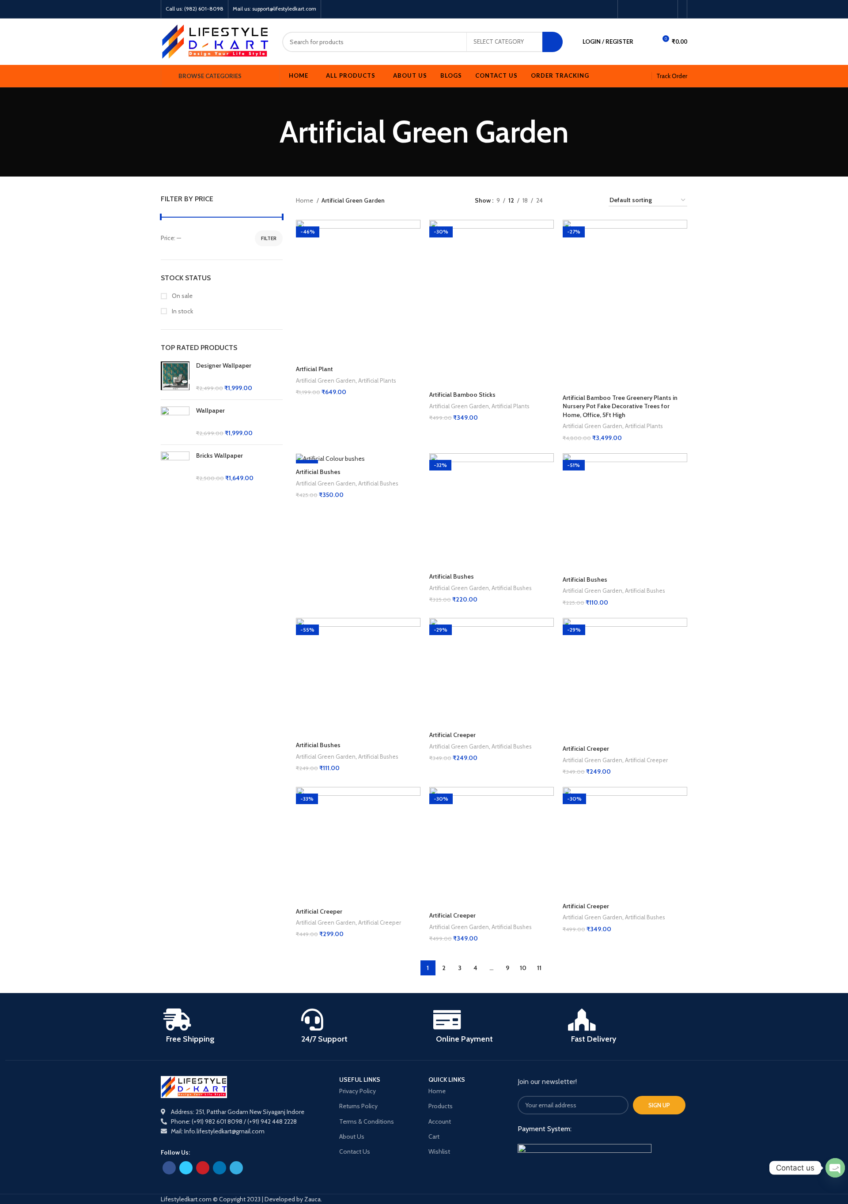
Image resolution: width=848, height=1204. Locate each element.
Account (439, 1121)
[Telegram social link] (668, 9)
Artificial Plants (377, 380)
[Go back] (268, 132)
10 (523, 968)
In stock (181, 311)
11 (539, 968)
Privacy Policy (357, 1091)
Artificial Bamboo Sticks (462, 395)
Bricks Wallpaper (219, 455)
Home (305, 200)
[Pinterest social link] (648, 9)
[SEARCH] (552, 42)
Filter (268, 238)
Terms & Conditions (366, 1121)
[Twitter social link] (637, 9)
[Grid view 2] (563, 200)
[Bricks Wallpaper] (175, 468)
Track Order (671, 76)
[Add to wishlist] (414, 254)
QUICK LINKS (446, 1080)
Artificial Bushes (318, 472)
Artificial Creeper (452, 735)
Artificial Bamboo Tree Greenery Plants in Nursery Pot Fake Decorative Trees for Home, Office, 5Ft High (620, 406)
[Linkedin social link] (658, 9)
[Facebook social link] (627, 9)
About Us (351, 1136)
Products (440, 1106)
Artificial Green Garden (326, 380)
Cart (433, 1136)
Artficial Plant (314, 369)
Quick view (414, 234)
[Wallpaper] (175, 422)
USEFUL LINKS (359, 1080)
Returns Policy (358, 1106)
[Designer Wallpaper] (175, 377)
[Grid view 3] (577, 200)
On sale (181, 296)
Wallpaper (210, 410)
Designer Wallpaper (223, 365)
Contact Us (354, 1151)
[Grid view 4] (591, 200)
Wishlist (439, 1151)
